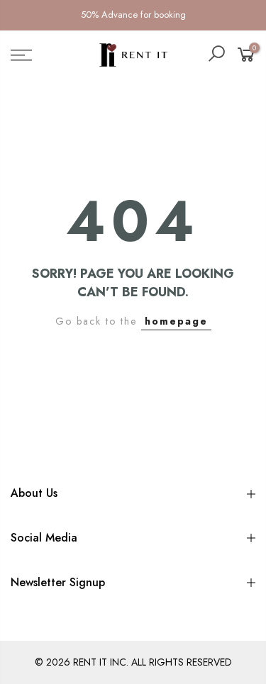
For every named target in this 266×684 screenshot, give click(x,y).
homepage (176, 321)
